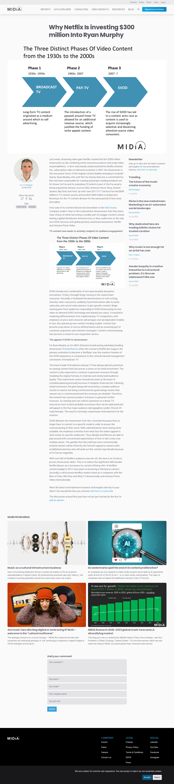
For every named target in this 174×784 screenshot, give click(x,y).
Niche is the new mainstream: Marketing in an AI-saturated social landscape (147, 204)
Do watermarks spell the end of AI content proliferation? (123, 568)
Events (104, 742)
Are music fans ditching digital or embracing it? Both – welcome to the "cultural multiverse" (42, 631)
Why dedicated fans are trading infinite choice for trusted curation (145, 227)
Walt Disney (111, 207)
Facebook (154, 752)
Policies (129, 742)
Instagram (154, 757)
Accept (147, 777)
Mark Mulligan (134, 190)
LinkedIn (154, 742)
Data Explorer (62, 9)
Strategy (32, 207)
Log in (163, 2)
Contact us (106, 757)
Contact (133, 2)
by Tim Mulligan (26, 185)
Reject (157, 777)
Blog (131, 9)
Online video (21, 207)
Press (141, 2)
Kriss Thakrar (134, 255)
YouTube (154, 747)
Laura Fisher (134, 235)
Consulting (81, 9)
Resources (118, 9)
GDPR (128, 757)
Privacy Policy (132, 747)
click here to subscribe (101, 491)
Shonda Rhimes (70, 349)
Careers (104, 752)
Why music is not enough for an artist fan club (146, 248)
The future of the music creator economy (143, 183)
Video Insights (100, 9)
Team (155, 2)
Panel (148, 2)
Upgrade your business (154, 9)
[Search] (137, 9)
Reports (46, 9)
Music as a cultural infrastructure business (34, 568)
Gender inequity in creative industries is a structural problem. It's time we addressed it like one (146, 272)
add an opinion (56, 500)
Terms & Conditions (134, 752)
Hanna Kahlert (134, 213)
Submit (52, 709)
